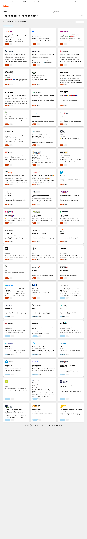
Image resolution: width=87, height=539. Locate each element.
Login (76, 1)
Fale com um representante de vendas (32, 1)
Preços (31, 6)
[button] (82, 16)
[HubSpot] (6, 6)
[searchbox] (68, 11)
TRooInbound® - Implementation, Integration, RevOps (14, 410)
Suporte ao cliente (17, 1)
